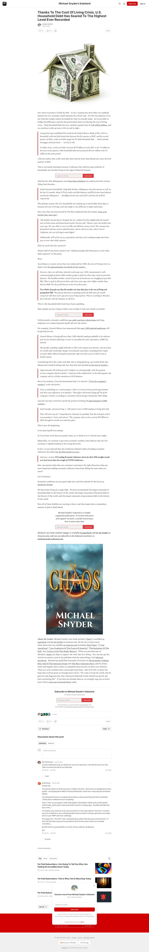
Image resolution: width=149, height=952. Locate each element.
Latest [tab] (45, 858)
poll (51, 275)
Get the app (84, 943)
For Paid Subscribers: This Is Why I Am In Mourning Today (64, 879)
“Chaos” (65, 532)
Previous (45, 729)
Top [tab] (40, 858)
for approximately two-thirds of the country (66, 267)
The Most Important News (83, 663)
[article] (74, 868)
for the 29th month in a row (67, 452)
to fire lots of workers (98, 365)
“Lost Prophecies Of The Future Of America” (68, 648)
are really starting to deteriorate (82, 320)
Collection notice (88, 938)
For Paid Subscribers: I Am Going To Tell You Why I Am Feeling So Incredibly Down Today (63, 865)
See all (41, 907)
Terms (80, 938)
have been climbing (76, 181)
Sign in (142, 4)
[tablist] (46, 743)
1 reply (46, 776)
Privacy (74, 938)
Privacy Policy (90, 916)
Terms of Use (84, 914)
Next (105, 729)
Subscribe (132, 4)
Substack (64, 948)
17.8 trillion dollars (99, 125)
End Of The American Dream (55, 663)
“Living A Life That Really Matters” (61, 651)
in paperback (86, 532)
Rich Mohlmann (47, 762)
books (49, 654)
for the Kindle (102, 532)
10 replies (47, 839)
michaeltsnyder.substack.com (50, 539)
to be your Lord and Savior (59, 682)
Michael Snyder (47, 24)
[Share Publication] (124, 4)
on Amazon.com (70, 645)
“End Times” (91, 645)
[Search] (120, 4)
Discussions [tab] (53, 858)
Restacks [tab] (51, 743)
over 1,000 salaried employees (93, 328)
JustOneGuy (46, 783)
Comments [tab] (42, 743)
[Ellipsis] (110, 762)
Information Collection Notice (74, 916)
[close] (94, 885)
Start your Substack (69, 943)
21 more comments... (44, 848)
